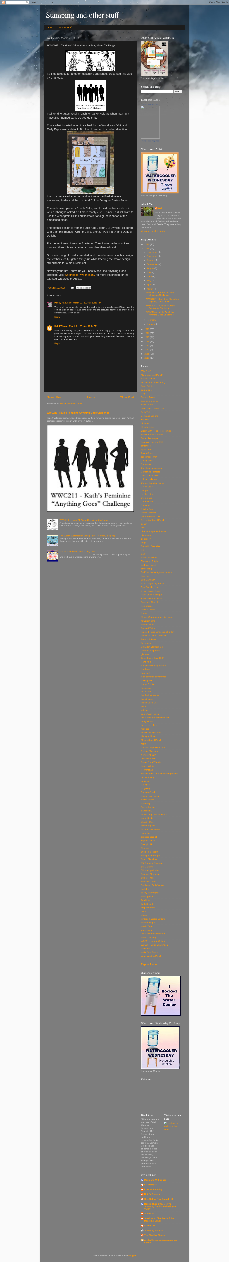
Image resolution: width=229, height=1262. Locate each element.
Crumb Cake (147, 502)
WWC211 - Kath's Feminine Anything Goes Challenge (78, 412)
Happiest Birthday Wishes (153, 665)
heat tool (145, 673)
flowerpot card (148, 621)
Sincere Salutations (150, 829)
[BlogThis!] (80, 287)
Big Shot (145, 419)
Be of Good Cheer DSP (152, 408)
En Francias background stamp (156, 572)
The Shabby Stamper (155, 1235)
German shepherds (150, 650)
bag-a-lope (146, 390)
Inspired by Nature (150, 695)
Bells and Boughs (149, 416)
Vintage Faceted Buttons (153, 919)
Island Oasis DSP (149, 703)
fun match (146, 643)
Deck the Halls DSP (150, 516)
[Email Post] (72, 287)
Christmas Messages (151, 468)
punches (145, 781)
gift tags (145, 654)
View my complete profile (153, 231)
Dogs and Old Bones (155, 1180)
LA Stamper (150, 1185)
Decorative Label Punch (153, 520)
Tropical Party (148, 908)
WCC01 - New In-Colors (153, 941)
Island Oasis (147, 699)
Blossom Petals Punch (152, 434)
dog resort (146, 539)
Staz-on (145, 848)
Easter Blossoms (149, 557)
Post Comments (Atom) (71, 403)
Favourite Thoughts (150, 602)
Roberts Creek (148, 792)
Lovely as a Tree (149, 725)
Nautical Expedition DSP (153, 747)
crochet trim (147, 494)
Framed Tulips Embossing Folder (157, 632)
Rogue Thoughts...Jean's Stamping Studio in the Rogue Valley (160, 1206)
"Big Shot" (146, 371)
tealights (145, 889)
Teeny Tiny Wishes (150, 893)
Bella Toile (146, 412)
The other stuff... (65, 27)
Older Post (127, 397)
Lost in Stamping (153, 1189)
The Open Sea (148, 896)
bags (143, 393)
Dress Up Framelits (150, 546)
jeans (143, 706)
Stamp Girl (149, 1225)
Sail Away (145, 803)
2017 (147, 329)
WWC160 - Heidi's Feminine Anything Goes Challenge (160, 313)
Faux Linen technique (151, 595)
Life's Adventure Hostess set (155, 718)
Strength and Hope (150, 855)
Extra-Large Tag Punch (152, 583)
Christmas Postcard (150, 472)
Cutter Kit (145, 505)
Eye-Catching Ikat (149, 587)
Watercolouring (148, 937)
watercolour (147, 930)
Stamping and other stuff (82, 15)
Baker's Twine (148, 397)
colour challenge (149, 479)
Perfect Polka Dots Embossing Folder (159, 773)
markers (145, 729)
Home (49, 27)
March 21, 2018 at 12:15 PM (87, 303)
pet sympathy (147, 777)
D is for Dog (147, 509)
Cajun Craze (147, 453)
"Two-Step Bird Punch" (152, 375)
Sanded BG (146, 811)
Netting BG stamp (149, 751)
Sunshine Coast (149, 881)
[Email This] (77, 287)
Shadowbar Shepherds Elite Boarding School (159, 1219)
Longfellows (147, 721)
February (152, 320)
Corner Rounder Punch (152, 483)
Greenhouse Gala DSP (152, 658)
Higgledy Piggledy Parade (153, 677)
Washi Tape (147, 926)
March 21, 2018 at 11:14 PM (83, 326)
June (149, 276)
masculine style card (151, 732)
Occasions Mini (148, 758)
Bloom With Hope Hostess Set (156, 431)
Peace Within (147, 766)
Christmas (146, 464)
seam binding (147, 818)
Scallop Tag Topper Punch (154, 814)
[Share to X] (83, 287)
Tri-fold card (147, 904)
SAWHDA (149, 1213)
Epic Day (145, 576)
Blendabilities (147, 427)
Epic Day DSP (148, 580)
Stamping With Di (153, 1230)
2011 (147, 354)
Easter (144, 554)
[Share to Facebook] (86, 287)
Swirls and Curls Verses (152, 885)
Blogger (132, 1256)
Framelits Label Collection (154, 636)
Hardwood (146, 669)
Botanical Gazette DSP (152, 442)
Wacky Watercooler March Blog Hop (77, 551)
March (150, 289)
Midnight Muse (148, 736)
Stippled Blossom (149, 852)
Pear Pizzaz (147, 770)
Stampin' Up (147, 844)
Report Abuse (149, 964)
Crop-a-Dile (146, 498)
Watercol (69, 274)
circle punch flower (150, 475)
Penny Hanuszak (63, 303)
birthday (145, 423)
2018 (147, 248)
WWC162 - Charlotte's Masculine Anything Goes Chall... (162, 300)
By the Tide (146, 449)
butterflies (146, 446)
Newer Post (54, 397)
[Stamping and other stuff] (150, 138)
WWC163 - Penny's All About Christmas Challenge (160, 293)
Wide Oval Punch (149, 952)
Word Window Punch (151, 956)
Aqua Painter (147, 386)
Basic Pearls (147, 405)
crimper (144, 490)
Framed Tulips (148, 628)
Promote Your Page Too (150, 141)
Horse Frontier (148, 684)
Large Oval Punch (150, 714)
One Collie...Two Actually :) (158, 1199)
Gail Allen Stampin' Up (152, 647)
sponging (145, 833)
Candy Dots (147, 460)
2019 (147, 244)
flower (144, 613)
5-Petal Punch (148, 379)
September (152, 264)
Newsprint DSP (148, 755)
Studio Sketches (149, 859)
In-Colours (146, 691)
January (151, 324)
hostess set (146, 688)
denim (144, 524)
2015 (147, 337)
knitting (144, 710)
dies (143, 527)
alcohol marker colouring (153, 382)
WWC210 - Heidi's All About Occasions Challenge (84, 520)
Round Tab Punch (150, 796)
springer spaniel (149, 837)
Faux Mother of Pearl (151, 598)
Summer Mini (147, 878)
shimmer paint (148, 826)
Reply (57, 317)
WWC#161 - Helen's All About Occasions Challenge (160, 307)
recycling (145, 788)
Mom (143, 744)
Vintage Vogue (148, 922)
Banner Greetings (149, 401)
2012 (147, 349)
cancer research (149, 457)
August (150, 268)
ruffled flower (147, 800)
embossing (146, 569)
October (151, 260)
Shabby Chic (147, 822)
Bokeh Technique (149, 438)
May (149, 281)
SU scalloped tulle (150, 870)
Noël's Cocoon (152, 1194)
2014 (147, 341)
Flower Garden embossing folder (157, 617)
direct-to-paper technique (153, 531)
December (152, 252)
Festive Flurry (148, 610)
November (152, 256)
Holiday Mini (147, 680)
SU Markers (147, 867)
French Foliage (148, 639)
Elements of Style (149, 561)
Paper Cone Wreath (151, 762)
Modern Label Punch (151, 740)
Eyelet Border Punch (151, 591)
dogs (143, 542)
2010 (147, 358)
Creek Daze (147, 487)
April (149, 285)
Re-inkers (145, 785)
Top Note (145, 900)
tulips (143, 911)
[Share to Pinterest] (89, 287)
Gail (160, 208)
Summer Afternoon (150, 874)
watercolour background (153, 934)
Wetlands (145, 948)
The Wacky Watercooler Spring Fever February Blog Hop (88, 536)
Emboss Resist (148, 565)
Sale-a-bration (148, 807)
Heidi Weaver (61, 326)
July (149, 272)
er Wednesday (86, 274)
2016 (147, 333)
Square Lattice (148, 840)
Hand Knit (146, 662)
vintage (144, 915)
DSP (143, 550)
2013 (147, 345)
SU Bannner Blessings (152, 863)
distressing (146, 535)
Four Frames (147, 624)
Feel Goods (147, 606)
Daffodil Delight (148, 513)
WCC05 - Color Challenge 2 (154, 945)
